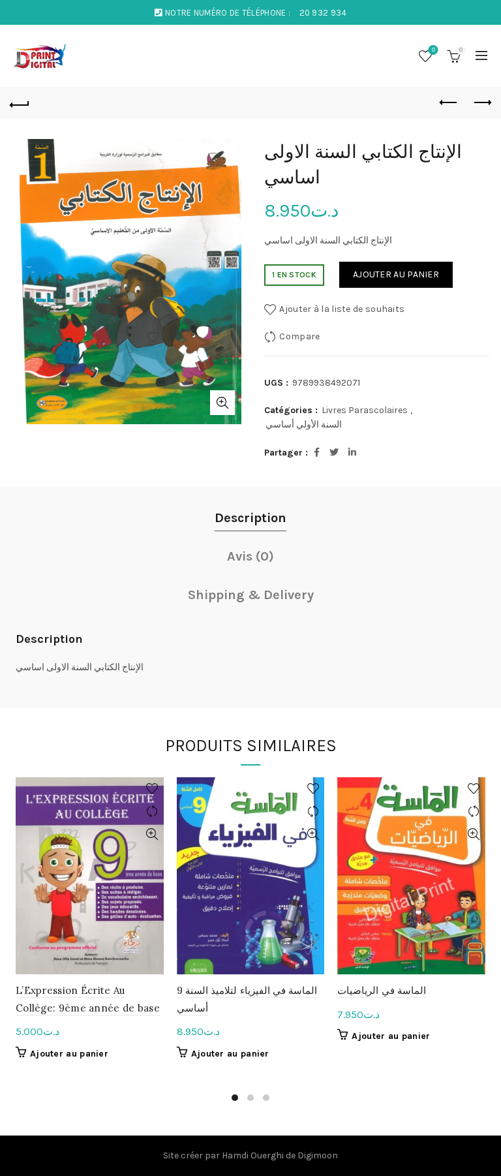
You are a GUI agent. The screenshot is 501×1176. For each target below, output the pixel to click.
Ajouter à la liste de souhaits (341, 308)
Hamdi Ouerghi (253, 1155)
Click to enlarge (222, 402)
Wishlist (433, 50)
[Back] (19, 103)
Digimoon (317, 1155)
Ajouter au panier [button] (69, 1053)
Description (250, 517)
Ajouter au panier (396, 274)
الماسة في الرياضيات (381, 990)
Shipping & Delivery (251, 594)
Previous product (449, 103)
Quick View (152, 834)
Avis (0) (250, 556)
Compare (299, 335)
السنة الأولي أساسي (304, 424)
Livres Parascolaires (365, 410)
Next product (481, 103)
